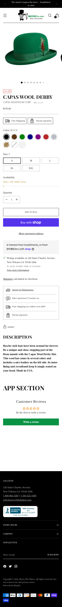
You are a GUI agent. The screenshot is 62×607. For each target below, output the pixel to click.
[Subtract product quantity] (17, 199)
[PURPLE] (38, 137)
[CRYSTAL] (14, 144)
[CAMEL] (6, 144)
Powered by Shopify (11, 585)
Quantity (7, 192)
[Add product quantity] (6, 199)
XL (12, 168)
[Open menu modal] (4, 15)
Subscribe (53, 555)
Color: (10, 130)
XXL (31, 168)
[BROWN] (14, 137)
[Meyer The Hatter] (31, 15)
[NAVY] (30, 137)
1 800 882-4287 (11, 495)
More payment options (31, 233)
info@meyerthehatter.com (17, 499)
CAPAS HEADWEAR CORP (17, 102)
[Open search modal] (49, 15)
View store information (18, 270)
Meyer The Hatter (27, 579)
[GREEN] (22, 137)
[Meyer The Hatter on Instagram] (16, 567)
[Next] (57, 4)
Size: (6, 154)
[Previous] (5, 4)
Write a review (31, 421)
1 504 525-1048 (28, 495)
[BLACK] (6, 137)
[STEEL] (54, 137)
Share (11, 327)
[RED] (46, 137)
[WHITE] (22, 144)
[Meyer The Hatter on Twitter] (11, 567)
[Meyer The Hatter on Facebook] (5, 567)
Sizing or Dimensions (23, 289)
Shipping (8, 278)
